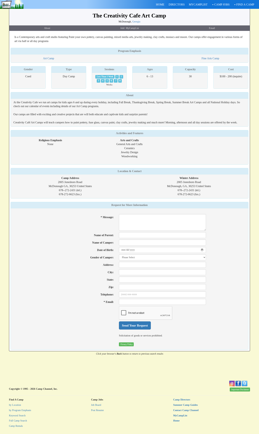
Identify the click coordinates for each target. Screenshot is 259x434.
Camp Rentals (16, 426)
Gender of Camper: (102, 257)
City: (111, 272)
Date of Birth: (105, 250)
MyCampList (180, 415)
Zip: (111, 287)
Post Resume (97, 410)
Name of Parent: (104, 235)
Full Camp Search (18, 420)
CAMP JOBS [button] (222, 4)
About (47, 28)
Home (176, 420)
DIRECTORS (177, 4)
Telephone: (107, 294)
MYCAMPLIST (198, 4)
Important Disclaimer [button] (240, 389)
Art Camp (48, 58)
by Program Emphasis (20, 410)
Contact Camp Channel (186, 410)
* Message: (107, 217)
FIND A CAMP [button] (245, 4)
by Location (15, 405)
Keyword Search (17, 415)
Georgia (136, 21)
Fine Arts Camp (210, 58)
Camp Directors (181, 399)
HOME (160, 4)
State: (110, 279)
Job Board (96, 405)
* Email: (109, 301)
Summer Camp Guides (185, 405)
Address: (108, 264)
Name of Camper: (103, 242)
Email (212, 28)
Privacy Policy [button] (127, 344)
